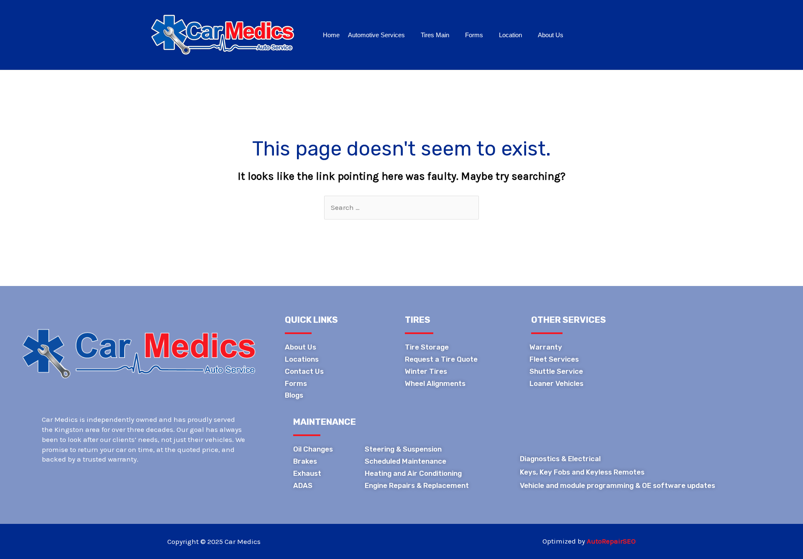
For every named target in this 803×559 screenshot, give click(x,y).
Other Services (568, 319)
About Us (550, 34)
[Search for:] (401, 207)
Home (331, 34)
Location (510, 34)
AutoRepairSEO (611, 541)
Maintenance (324, 421)
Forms (474, 34)
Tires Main (435, 34)
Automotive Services (376, 34)
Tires (417, 319)
